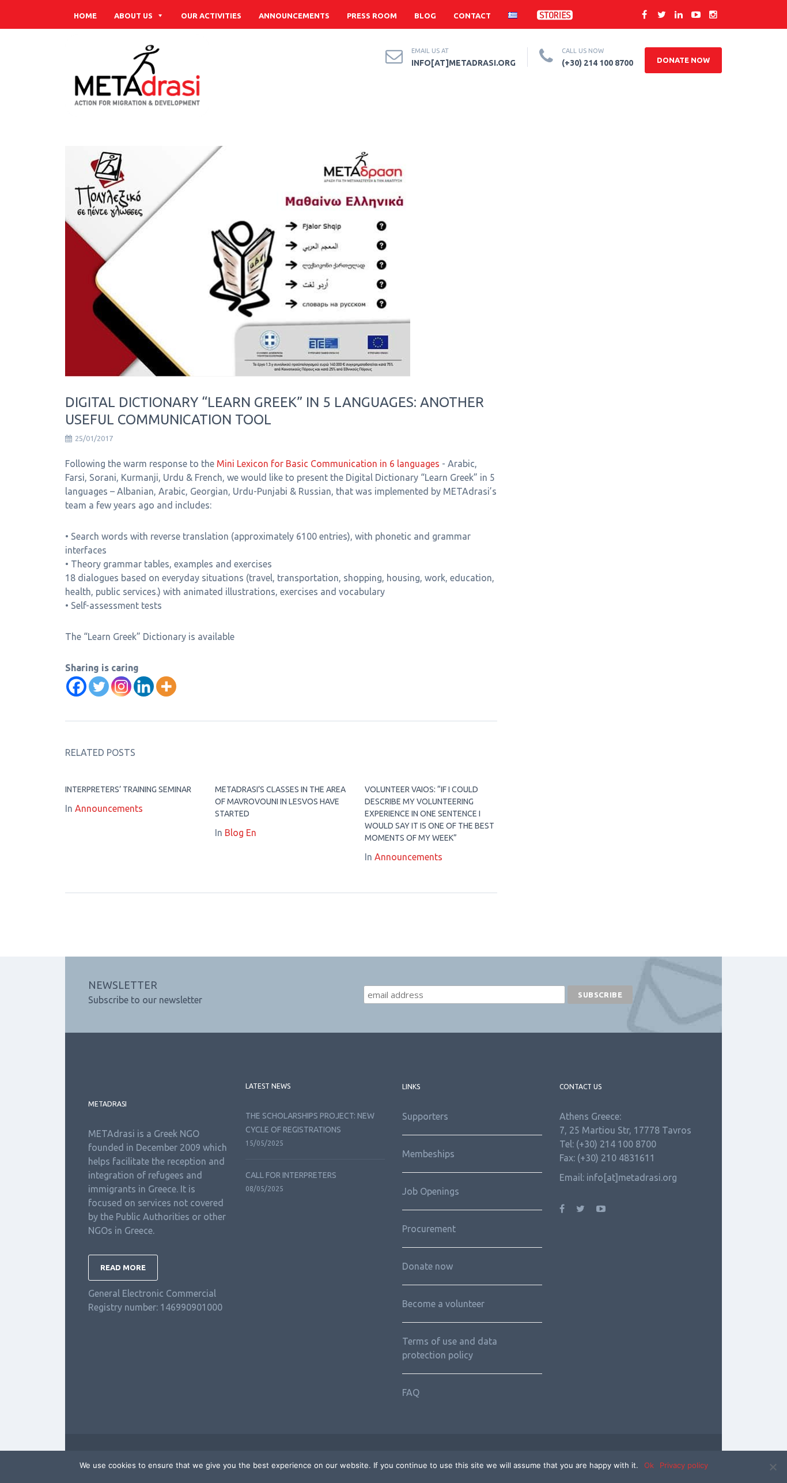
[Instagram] (121, 686)
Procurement (429, 1229)
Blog (425, 16)
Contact (472, 16)
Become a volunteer (443, 1303)
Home (85, 16)
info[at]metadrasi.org (463, 62)
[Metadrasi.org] (137, 75)
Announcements (294, 16)
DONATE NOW (683, 60)
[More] (166, 686)
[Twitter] (99, 686)
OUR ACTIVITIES (211, 16)
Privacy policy (684, 1465)
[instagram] (713, 14)
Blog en (240, 832)
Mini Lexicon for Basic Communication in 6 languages (328, 463)
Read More (123, 1267)
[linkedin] (678, 14)
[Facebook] (76, 686)
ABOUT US (133, 16)
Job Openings (430, 1191)
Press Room (372, 16)
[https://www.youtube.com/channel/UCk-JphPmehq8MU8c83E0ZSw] (601, 1208)
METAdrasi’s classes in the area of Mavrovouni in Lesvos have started (280, 801)
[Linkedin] (144, 686)
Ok (649, 1465)
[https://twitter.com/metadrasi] (580, 1208)
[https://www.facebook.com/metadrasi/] (562, 1208)
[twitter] (661, 14)
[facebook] (644, 14)
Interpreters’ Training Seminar (128, 789)
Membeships (428, 1154)
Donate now (427, 1266)
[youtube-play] (696, 14)
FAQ (410, 1392)
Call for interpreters (290, 1175)
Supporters (425, 1116)
